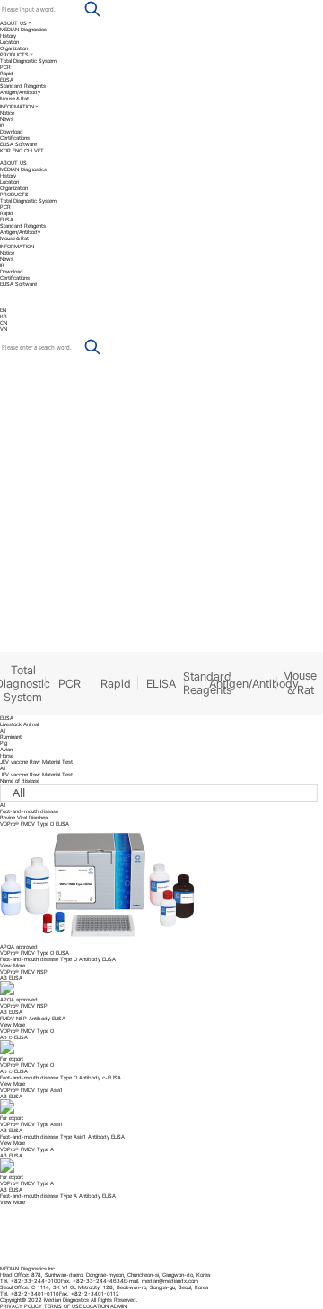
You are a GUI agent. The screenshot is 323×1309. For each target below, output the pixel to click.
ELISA (6, 79)
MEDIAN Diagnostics (23, 29)
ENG (17, 150)
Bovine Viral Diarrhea (24, 817)
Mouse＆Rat (14, 98)
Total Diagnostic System (28, 60)
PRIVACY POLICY (21, 1306)
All (2, 730)
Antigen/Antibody (20, 92)
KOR (5, 150)
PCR (5, 67)
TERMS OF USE (63, 1306)
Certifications (15, 137)
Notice (7, 112)
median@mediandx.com (170, 1281)
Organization (14, 48)
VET (39, 150)
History (8, 35)
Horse (6, 755)
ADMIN (118, 1306)
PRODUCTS (14, 54)
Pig (3, 743)
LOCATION (96, 1306)
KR (3, 316)
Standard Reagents (23, 85)
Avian (6, 749)
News (6, 119)
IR (2, 125)
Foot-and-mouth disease (29, 811)
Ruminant (11, 736)
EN (4, 310)
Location (9, 42)
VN (3, 328)
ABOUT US (13, 23)
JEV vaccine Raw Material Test (36, 774)
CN (3, 322)
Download (11, 131)
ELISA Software (18, 144)
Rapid (6, 73)
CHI (28, 150)
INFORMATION (17, 106)
